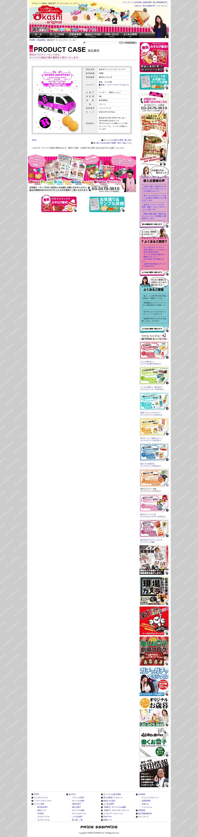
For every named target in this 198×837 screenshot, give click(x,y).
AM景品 (40, 813)
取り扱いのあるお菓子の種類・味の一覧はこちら (112, 143)
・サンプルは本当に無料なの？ (154, 254)
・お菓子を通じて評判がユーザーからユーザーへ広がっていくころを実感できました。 (154, 188)
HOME (36, 794)
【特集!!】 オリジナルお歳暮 (114, 807)
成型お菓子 (76, 804)
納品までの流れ (109, 801)
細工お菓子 (76, 807)
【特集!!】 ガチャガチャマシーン (116, 810)
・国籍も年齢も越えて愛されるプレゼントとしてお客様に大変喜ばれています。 (154, 216)
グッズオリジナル (41, 798)
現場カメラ (107, 820)
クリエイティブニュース (112, 813)
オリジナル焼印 (78, 801)
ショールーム (162, 6)
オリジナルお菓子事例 (112, 794)
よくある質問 (108, 804)
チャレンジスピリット (150, 798)
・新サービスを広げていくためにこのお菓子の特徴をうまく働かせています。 (154, 198)
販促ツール (41, 810)
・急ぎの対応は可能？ (150, 252)
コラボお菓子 (77, 817)
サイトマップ (128, 2)
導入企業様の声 (149, 6)
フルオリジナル (43, 817)
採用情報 (141, 810)
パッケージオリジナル (42, 801)
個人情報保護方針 (160, 2)
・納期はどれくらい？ (150, 257)
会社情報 (138, 2)
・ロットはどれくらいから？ (153, 247)
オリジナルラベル (79, 813)
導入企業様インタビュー (112, 798)
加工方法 (72, 794)
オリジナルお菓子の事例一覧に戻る (118, 140)
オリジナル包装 (78, 810)
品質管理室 (147, 2)
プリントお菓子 (78, 798)
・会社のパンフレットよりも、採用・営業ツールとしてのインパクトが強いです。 (154, 207)
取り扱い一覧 (77, 820)
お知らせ (138, 6)
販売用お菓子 (42, 807)
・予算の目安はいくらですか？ (154, 250)
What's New (107, 817)
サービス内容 (39, 804)
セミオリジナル (43, 820)
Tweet (34, 140)
